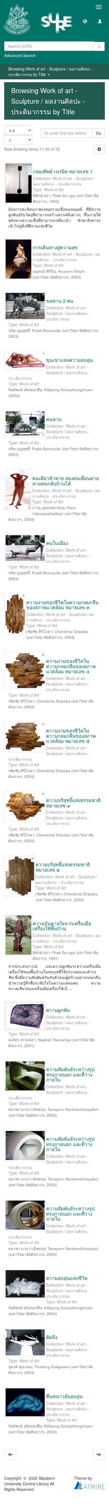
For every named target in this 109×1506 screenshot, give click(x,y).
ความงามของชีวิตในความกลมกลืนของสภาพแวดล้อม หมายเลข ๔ (71, 666)
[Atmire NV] (89, 1484)
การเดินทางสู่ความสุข (55, 247)
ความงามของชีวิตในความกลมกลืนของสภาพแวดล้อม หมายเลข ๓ (62, 605)
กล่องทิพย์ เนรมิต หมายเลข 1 (63, 171)
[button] (85, 21)
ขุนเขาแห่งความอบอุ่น (69, 359)
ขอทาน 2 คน (59, 300)
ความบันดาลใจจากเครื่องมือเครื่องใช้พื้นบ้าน (62, 926)
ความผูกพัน (58, 1009)
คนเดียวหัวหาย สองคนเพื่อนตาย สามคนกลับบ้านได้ (65, 481)
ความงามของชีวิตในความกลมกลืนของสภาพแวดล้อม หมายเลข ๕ (71, 735)
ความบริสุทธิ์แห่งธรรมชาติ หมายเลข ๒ (62, 867)
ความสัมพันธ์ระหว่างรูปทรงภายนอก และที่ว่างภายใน (70, 1074)
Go (98, 133)
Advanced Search (19, 55)
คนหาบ (53, 419)
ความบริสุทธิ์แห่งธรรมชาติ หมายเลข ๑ (73, 802)
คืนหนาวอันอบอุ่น (64, 1396)
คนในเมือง (57, 542)
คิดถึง (51, 1337)
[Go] (99, 46)
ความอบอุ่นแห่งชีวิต (66, 1277)
